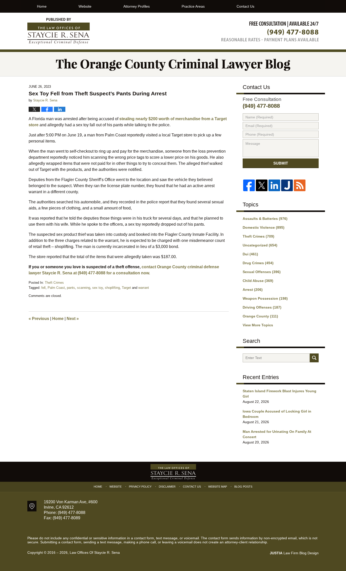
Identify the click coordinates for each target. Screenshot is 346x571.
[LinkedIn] (274, 185)
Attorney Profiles (136, 6)
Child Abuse (258, 281)
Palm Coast (56, 288)
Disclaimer (167, 486)
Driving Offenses (262, 307)
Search (314, 357)
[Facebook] (249, 185)
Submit (280, 163)
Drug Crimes (258, 263)
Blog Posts (243, 486)
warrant (143, 288)
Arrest (253, 290)
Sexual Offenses (262, 272)
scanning (83, 288)
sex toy (97, 288)
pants (71, 288)
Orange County (260, 316)
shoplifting (112, 288)
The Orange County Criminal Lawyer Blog (58, 31)
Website (85, 6)
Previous (39, 318)
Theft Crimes (54, 282)
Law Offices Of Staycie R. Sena (95, 552)
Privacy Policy (140, 486)
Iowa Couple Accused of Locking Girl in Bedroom (277, 414)
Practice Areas (193, 6)
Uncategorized (260, 245)
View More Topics (258, 325)
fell (43, 288)
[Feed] (299, 185)
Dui (250, 254)
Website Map (217, 486)
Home (42, 6)
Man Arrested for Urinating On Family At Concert (277, 434)
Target (126, 288)
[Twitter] (261, 185)
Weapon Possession (265, 298)
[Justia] (287, 185)
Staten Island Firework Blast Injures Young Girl (279, 393)
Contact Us (245, 6)
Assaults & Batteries (265, 219)
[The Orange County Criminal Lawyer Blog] (173, 64)
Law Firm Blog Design (294, 553)
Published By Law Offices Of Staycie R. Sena (270, 31)
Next (73, 318)
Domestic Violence (263, 227)
